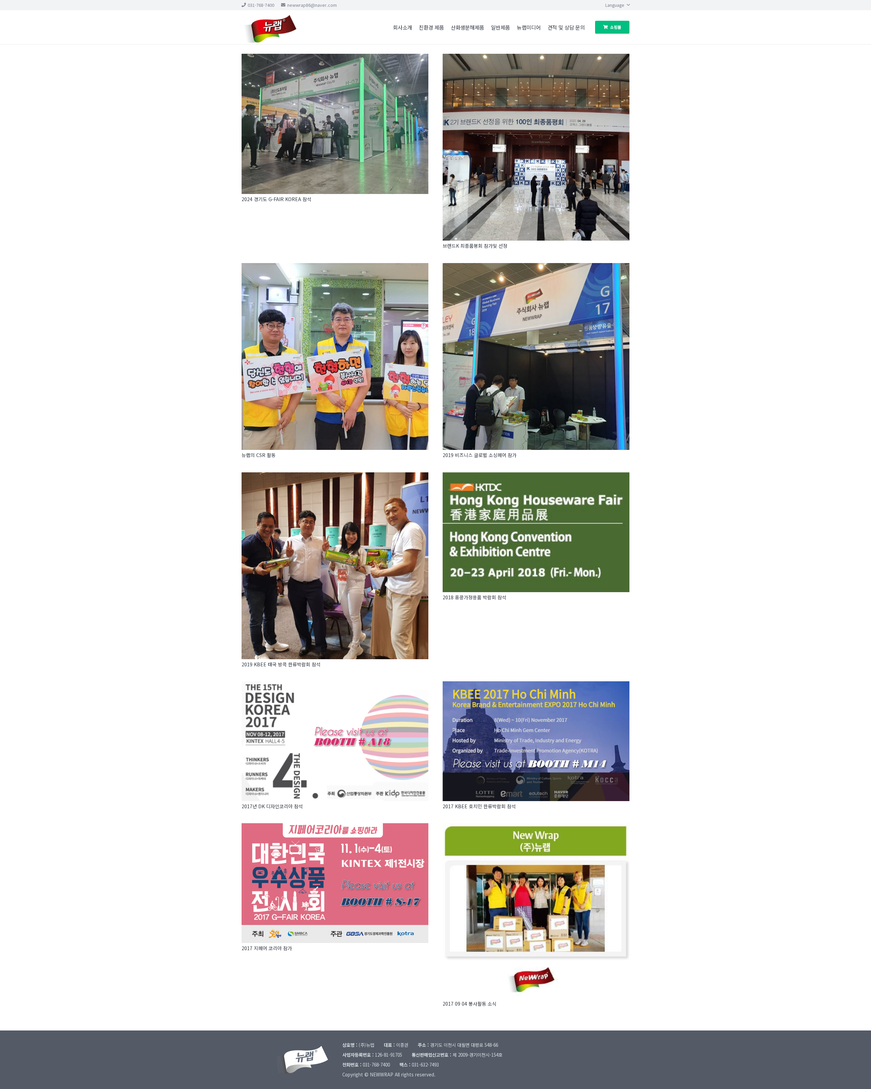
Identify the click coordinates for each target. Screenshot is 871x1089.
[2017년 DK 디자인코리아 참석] (335, 741)
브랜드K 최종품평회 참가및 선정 (475, 245)
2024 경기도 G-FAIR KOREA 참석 (276, 199)
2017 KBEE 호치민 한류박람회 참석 (479, 806)
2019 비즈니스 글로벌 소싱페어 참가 (479, 455)
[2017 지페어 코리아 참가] (335, 883)
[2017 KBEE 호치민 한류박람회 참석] (536, 741)
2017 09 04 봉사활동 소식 (469, 1003)
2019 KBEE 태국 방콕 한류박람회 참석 (281, 664)
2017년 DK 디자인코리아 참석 (272, 806)
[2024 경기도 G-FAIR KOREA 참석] (335, 124)
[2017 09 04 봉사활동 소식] (536, 910)
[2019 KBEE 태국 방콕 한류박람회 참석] (335, 565)
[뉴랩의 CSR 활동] (335, 356)
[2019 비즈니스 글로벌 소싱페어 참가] (536, 356)
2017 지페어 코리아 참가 (267, 948)
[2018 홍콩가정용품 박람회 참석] (536, 532)
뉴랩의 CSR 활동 (259, 455)
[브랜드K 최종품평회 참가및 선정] (536, 147)
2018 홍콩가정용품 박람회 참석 (474, 597)
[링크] (279, 27)
